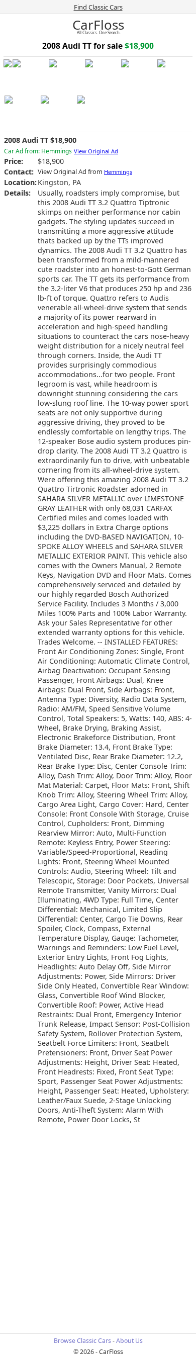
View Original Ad (96, 151)
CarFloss (98, 25)
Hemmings (118, 171)
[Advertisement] (98, 1228)
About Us (129, 1340)
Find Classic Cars (98, 7)
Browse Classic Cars (82, 1340)
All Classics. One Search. (99, 32)
